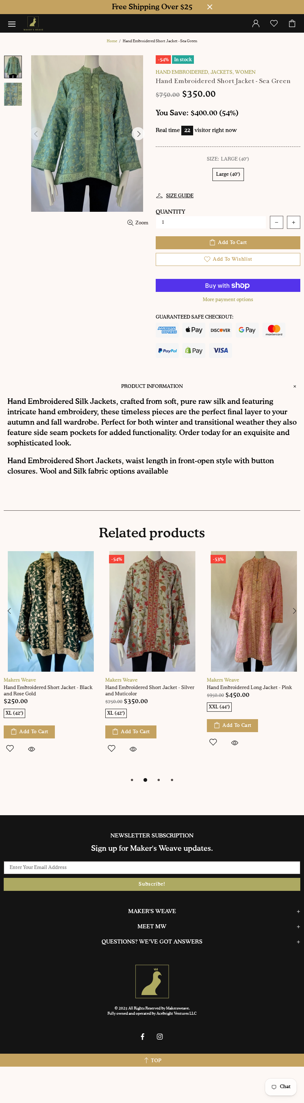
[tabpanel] (51, 660)
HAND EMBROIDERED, (182, 72)
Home (112, 41)
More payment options (228, 299)
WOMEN (245, 72)
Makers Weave (20, 680)
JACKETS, (222, 72)
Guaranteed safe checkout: (195, 317)
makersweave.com (33, 23)
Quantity (170, 212)
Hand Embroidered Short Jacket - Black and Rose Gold (48, 691)
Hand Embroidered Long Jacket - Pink (249, 687)
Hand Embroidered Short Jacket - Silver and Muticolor (149, 691)
